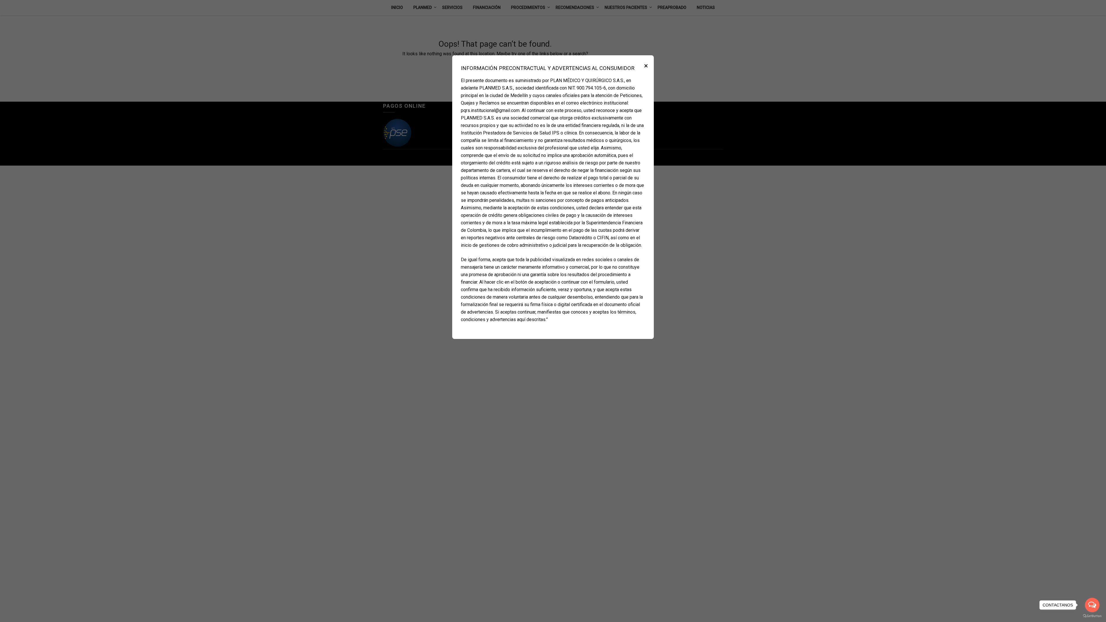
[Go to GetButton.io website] (1092, 616)
